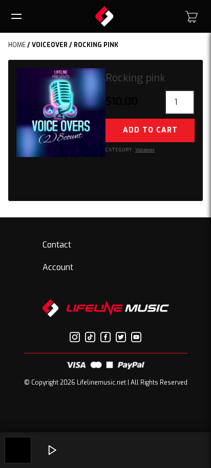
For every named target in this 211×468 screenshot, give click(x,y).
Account (58, 267)
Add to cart (150, 130)
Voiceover (50, 45)
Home (17, 45)
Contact (57, 244)
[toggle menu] (18, 16)
